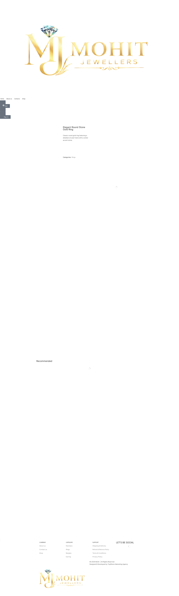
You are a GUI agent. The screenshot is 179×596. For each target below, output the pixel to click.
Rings (74, 157)
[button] (3, 102)
